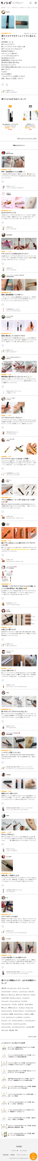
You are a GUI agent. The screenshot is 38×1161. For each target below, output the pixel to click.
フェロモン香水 (30, 1027)
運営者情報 (5, 1154)
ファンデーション (12, 988)
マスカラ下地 (5, 998)
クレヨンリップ (10, 1017)
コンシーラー (25, 988)
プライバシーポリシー (22, 1154)
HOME (19, 1146)
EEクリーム (26, 994)
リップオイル (18, 1017)
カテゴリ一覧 (14, 1150)
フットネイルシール (30, 1010)
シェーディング (23, 991)
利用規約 (12, 1154)
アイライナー (26, 998)
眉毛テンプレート (13, 1007)
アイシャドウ (5, 1001)
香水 (16, 1030)
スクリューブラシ (6, 1027)
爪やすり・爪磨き (29, 1014)
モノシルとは (23, 1150)
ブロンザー (31, 991)
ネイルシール (29, 1007)
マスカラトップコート (15, 998)
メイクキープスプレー (18, 1020)
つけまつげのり (29, 1004)
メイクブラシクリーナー (18, 1027)
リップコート (27, 1017)
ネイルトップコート (6, 1010)
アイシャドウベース (15, 1001)
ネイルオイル (5, 1014)
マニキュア (22, 1007)
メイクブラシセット (30, 1020)
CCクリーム (12, 994)
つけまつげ (21, 1004)
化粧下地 (3, 988)
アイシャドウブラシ (6, 1023)
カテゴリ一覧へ (32, 1036)
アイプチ (14, 1004)
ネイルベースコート (18, 1010)
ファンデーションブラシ (19, 1023)
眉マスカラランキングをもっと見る (27, 138)
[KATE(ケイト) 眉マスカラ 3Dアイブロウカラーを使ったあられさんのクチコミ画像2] (22, 22)
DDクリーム (19, 994)
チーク (19, 988)
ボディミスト (5, 1030)
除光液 (11, 1014)
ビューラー (4, 1020)
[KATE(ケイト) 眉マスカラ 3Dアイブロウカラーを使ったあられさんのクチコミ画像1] (7, 22)
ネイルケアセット (19, 1014)
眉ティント (4, 1007)
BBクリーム (4, 994)
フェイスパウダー (6, 991)
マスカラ (33, 994)
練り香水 (12, 1030)
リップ (3, 1017)
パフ (9, 1020)
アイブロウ (24, 1001)
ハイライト (15, 991)
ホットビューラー (6, 1004)
